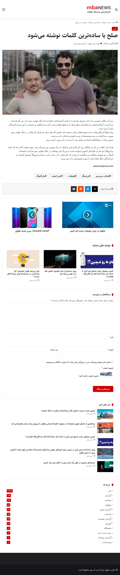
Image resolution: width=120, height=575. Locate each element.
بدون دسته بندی (105, 533)
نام (111, 337)
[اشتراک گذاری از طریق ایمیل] (74, 189)
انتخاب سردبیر (102, 175)
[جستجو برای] (116, 10)
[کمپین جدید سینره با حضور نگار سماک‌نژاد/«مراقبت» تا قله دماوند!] (105, 414)
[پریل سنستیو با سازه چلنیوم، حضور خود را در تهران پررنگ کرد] (60, 259)
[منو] (3, 10)
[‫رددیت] (81, 189)
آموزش (108, 523)
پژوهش (108, 505)
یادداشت (108, 514)
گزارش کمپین (106, 509)
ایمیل (110, 349)
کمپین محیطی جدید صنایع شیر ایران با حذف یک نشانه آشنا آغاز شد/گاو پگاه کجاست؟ (97, 273)
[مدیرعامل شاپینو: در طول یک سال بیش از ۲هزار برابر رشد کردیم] (105, 466)
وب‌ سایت (54, 349)
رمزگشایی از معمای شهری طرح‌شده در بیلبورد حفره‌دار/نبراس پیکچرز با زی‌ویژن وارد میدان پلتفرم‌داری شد (53, 423)
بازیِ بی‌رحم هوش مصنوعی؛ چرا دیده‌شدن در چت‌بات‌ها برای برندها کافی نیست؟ (23, 273)
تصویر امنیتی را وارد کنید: (89, 376)
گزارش (108, 495)
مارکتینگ (40, 175)
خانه (114, 22)
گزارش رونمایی (105, 537)
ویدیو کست (107, 542)
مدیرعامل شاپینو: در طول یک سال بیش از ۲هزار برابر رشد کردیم (69, 462)
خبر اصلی (56, 175)
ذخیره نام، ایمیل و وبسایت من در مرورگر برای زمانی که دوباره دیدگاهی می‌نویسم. (78, 362)
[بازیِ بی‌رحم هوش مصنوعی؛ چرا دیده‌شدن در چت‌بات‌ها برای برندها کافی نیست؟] (23, 259)
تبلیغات (71, 175)
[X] (95, 189)
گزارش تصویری (105, 519)
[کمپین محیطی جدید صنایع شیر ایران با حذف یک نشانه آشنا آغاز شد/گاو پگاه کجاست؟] (97, 259)
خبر (109, 22)
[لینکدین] (88, 189)
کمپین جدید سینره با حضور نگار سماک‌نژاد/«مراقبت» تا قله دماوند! (68, 410)
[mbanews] (99, 9)
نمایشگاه (108, 528)
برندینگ (85, 175)
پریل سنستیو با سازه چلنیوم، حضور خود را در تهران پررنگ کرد (60, 272)
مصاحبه (108, 500)
